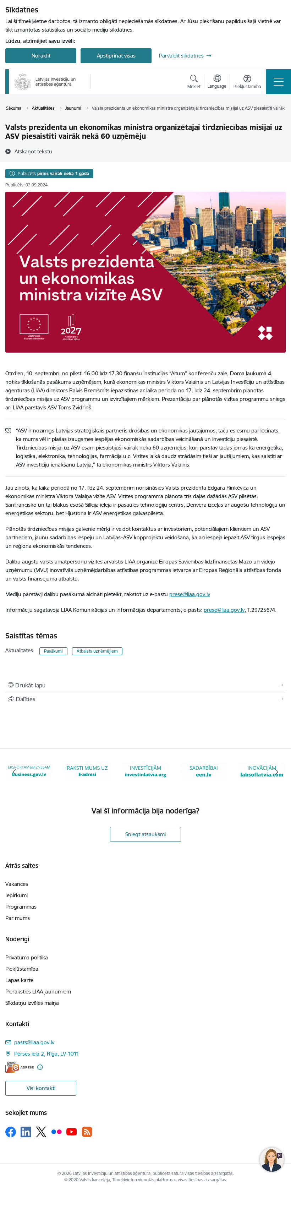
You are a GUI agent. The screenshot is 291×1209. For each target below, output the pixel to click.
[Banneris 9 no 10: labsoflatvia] (203, 771)
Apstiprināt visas (116, 55)
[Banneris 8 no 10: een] (145, 771)
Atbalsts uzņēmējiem (97, 651)
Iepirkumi (16, 895)
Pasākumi (53, 651)
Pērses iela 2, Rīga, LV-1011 (46, 1053)
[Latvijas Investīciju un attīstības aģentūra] (45, 81)
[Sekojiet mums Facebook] (10, 1132)
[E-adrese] (19, 1067)
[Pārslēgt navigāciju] (278, 81)
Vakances (16, 884)
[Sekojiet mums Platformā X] (41, 1132)
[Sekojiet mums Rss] (87, 1132)
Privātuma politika (26, 957)
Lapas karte (19, 980)
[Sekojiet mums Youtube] (71, 1131)
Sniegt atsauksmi (145, 834)
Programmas (21, 906)
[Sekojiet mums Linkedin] (26, 1132)
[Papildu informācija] (40, 1067)
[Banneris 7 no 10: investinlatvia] (87, 771)
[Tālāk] (276, 772)
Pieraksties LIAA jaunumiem (38, 991)
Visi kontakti (41, 1088)
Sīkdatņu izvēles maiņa (32, 1003)
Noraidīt (41, 55)
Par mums (17, 918)
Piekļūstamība (21, 968)
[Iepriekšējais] (14, 772)
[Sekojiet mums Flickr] (56, 1131)
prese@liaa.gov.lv (189, 594)
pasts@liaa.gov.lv (34, 1042)
